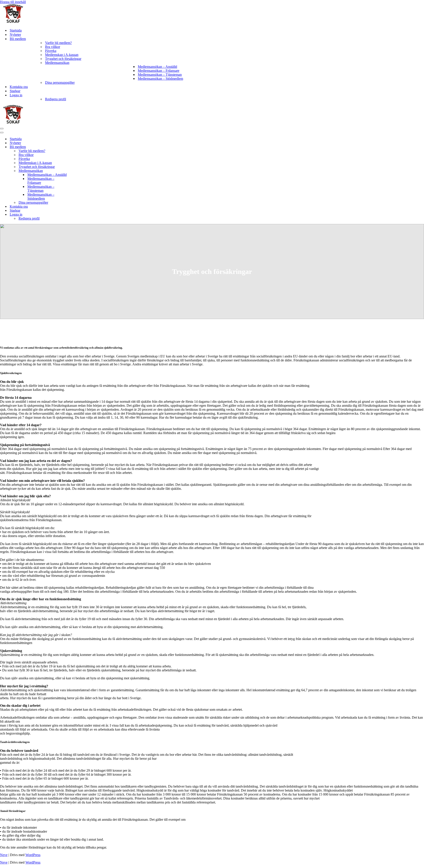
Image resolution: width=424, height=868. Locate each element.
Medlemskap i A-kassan (61, 55)
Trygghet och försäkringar (63, 59)
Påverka (50, 51)
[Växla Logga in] (77, 215)
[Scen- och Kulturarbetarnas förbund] (13, 23)
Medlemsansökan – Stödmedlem (160, 78)
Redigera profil (55, 99)
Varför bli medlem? (58, 43)
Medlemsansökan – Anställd (157, 66)
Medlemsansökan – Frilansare (158, 70)
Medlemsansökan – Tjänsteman (160, 74)
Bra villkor (52, 47)
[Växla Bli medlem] (77, 147)
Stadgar (15, 91)
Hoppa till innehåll (13, 2)
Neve (4, 855)
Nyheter (15, 34)
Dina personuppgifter (60, 82)
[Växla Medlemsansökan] (77, 171)
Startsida (16, 30)
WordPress (32, 855)
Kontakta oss (19, 87)
